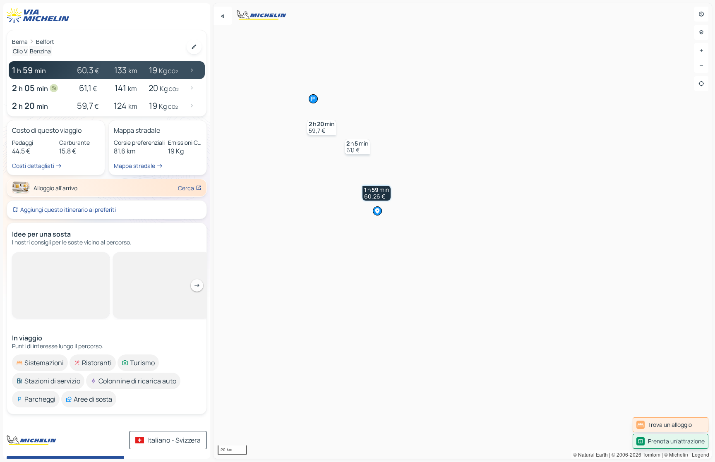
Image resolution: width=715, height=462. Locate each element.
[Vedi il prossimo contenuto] (197, 285)
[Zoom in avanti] (701, 50)
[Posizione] (701, 83)
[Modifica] (194, 46)
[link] (670, 424)
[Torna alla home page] (40, 16)
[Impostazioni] (701, 32)
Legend (700, 454)
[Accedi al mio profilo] (701, 14)
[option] (40, 362)
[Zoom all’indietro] (701, 65)
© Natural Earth (590, 454)
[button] (376, 193)
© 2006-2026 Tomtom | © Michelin (650, 454)
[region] (463, 231)
